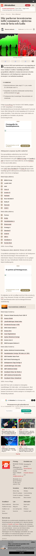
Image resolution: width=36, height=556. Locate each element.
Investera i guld (27, 511)
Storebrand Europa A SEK (12, 324)
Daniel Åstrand (28, 468)
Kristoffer (10, 524)
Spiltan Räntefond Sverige (12, 337)
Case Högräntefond (10, 334)
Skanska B (7, 230)
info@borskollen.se (18, 476)
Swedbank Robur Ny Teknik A (13, 372)
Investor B (7, 192)
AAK (5, 169)
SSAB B (6, 234)
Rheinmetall (7, 224)
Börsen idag (16, 491)
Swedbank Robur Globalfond (12, 378)
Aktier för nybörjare (17, 493)
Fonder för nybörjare (18, 495)
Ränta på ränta (16, 497)
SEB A (6, 237)
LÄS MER (21, 553)
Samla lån (15, 511)
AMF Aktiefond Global (10, 369)
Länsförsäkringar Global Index (13, 321)
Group (21, 159)
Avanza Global (8, 318)
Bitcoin (25, 506)
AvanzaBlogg (9, 105)
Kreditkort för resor (6, 506)
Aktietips (26, 491)
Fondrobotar (26, 495)
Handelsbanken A (9, 221)
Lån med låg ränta (17, 509)
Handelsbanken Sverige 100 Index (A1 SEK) (17, 353)
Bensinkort (4, 513)
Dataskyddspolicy (27, 413)
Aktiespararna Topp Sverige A (13, 362)
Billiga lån (15, 506)
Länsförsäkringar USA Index (12, 366)
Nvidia (6, 218)
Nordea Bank (8, 243)
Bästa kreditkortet (6, 504)
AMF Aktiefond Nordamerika (12, 375)
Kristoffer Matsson (28, 473)
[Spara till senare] (33, 29)
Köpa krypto (27, 504)
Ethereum (26, 509)
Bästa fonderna (27, 497)
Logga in (28, 5)
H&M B (6, 208)
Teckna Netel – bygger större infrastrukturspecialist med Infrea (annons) (15, 9)
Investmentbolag (28, 493)
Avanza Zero (7, 331)
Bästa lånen (16, 504)
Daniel (17, 524)
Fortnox (31, 161)
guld (18, 93)
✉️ (15, 29)
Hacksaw (6, 195)
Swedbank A (8, 240)
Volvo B (6, 189)
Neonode (6, 205)
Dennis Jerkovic (9, 29)
